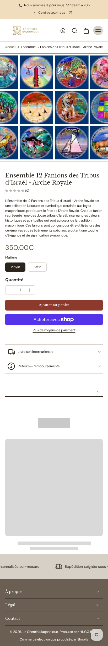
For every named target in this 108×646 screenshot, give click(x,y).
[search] (74, 30)
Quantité (14, 279)
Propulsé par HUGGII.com (79, 632)
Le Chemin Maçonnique (40, 632)
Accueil (10, 47)
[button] (54, 305)
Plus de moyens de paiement (54, 330)
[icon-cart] (86, 30)
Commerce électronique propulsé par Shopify (54, 639)
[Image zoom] (54, 107)
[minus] (11, 290)
